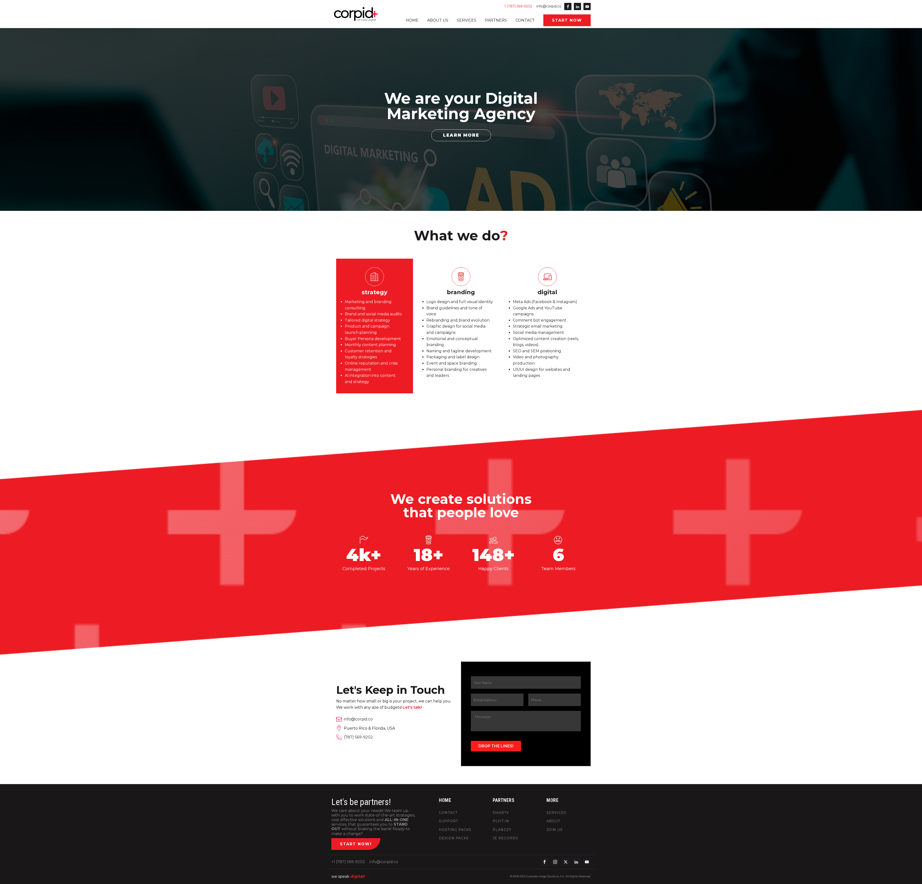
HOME (412, 20)
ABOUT (553, 821)
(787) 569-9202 (358, 737)
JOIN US (554, 830)
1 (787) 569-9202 (518, 6)
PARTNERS (496, 20)
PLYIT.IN (501, 821)
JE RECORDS (505, 838)
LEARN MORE (461, 135)
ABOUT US (437, 20)
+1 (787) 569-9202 (348, 862)
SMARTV (501, 813)
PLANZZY (502, 830)
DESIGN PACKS (454, 838)
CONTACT (525, 20)
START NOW (567, 20)
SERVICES (466, 20)
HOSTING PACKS (455, 830)
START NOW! (356, 844)
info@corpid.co (548, 6)
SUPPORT (448, 821)
